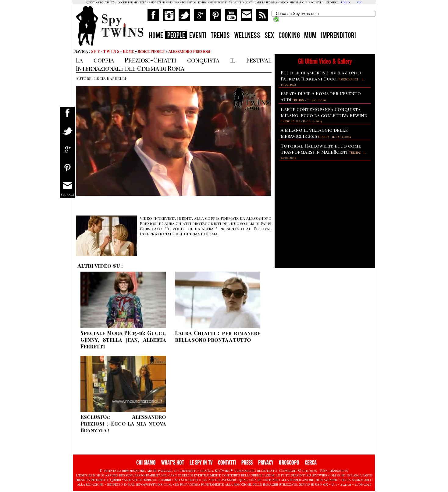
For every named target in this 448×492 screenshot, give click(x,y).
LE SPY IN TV (201, 462)
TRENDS (220, 36)
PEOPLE (176, 36)
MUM (310, 36)
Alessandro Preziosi (189, 51)
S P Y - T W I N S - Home (112, 51)
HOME (156, 36)
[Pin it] (67, 171)
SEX (269, 36)
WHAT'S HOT (172, 462)
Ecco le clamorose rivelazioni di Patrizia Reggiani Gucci (322, 76)
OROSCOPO (289, 462)
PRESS (247, 462)
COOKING (289, 36)
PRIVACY (265, 462)
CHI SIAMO (146, 462)
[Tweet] (67, 134)
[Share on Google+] (67, 153)
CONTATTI (227, 462)
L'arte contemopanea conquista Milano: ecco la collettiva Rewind (324, 112)
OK (359, 2)
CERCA (311, 462)
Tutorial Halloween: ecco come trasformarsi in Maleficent (321, 149)
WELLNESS (247, 36)
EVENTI (197, 36)
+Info (345, 2)
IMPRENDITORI (338, 36)
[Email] (67, 189)
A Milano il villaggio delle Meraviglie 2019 (314, 133)
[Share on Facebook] (67, 116)
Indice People (151, 51)
